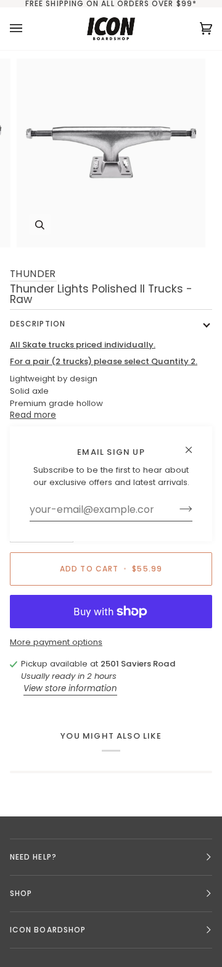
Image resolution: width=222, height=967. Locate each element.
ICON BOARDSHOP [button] (48, 929)
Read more (33, 415)
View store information (70, 688)
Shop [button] (21, 893)
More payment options (56, 642)
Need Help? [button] (33, 857)
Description (37, 323)
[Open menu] (28, 28)
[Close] (194, 444)
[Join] (176, 509)
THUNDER (33, 273)
